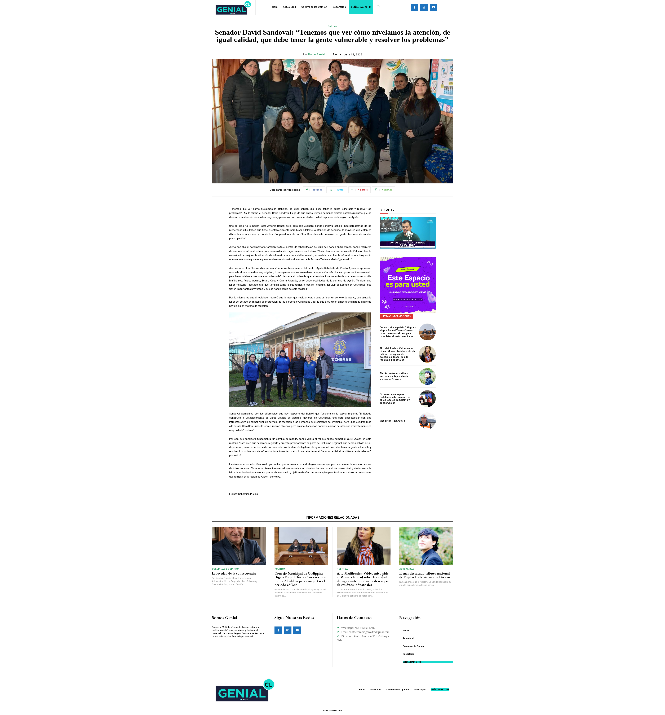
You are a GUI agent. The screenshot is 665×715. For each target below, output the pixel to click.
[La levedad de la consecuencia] (239, 546)
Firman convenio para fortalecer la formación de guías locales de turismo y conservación (395, 398)
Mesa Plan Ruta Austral (393, 420)
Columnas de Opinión (226, 569)
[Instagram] (424, 7)
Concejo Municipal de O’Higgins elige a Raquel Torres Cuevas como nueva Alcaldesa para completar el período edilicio (398, 332)
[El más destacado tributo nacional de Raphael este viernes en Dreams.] (427, 376)
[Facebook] (414, 7)
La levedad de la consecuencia (234, 573)
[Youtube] (433, 7)
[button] (378, 7)
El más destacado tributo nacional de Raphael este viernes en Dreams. (394, 376)
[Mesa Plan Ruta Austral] (427, 420)
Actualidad (406, 569)
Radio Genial (316, 54)
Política (332, 26)
